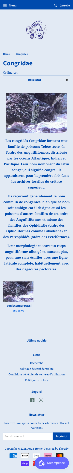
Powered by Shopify (56, 448)
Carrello (64, 6)
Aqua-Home (35, 448)
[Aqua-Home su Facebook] (32, 401)
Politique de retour (36, 380)
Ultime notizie (36, 340)
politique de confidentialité (37, 369)
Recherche (36, 363)
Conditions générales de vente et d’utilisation (37, 374)
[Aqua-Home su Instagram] (41, 401)
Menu (12, 5)
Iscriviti (61, 436)
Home (6, 54)
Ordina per (10, 72)
